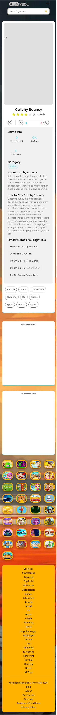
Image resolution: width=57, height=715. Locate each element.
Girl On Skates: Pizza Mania (24, 260)
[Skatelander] (21, 510)
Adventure (38, 289)
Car (28, 643)
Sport (10, 304)
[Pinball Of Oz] (49, 510)
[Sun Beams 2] (7, 510)
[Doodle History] (35, 544)
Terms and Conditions (28, 703)
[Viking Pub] (49, 464)
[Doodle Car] (7, 521)
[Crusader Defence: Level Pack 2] (35, 475)
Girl (24, 296)
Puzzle (34, 296)
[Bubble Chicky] (35, 498)
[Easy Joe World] (21, 464)
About (28, 690)
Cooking (28, 664)
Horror (21, 304)
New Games (28, 572)
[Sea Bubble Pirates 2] (7, 555)
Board (33, 304)
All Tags (28, 672)
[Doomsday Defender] (35, 510)
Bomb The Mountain (21, 253)
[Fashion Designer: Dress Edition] (49, 475)
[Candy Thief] (7, 464)
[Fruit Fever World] (7, 475)
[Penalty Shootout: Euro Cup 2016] (7, 487)
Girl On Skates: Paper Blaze (24, 275)
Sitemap (28, 699)
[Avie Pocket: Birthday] (21, 521)
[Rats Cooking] (35, 521)
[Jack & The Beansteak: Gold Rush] (35, 532)
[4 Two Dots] (49, 532)
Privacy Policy (28, 707)
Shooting (12, 296)
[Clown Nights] (21, 475)
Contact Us (28, 695)
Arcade (11, 289)
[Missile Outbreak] (7, 532)
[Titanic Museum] (7, 498)
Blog (28, 686)
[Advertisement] (28, 354)
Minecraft (28, 655)
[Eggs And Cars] (49, 498)
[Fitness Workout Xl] (49, 487)
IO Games (28, 651)
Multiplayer (28, 635)
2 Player (28, 639)
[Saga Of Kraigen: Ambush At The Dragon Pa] (21, 544)
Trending (28, 577)
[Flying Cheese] (21, 498)
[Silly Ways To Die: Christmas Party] (49, 544)
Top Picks (28, 581)
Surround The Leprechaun (24, 246)
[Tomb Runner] (49, 521)
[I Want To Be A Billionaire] (7, 544)
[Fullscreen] (9, 122)
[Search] (46, 11)
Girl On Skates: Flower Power (25, 267)
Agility (13, 166)
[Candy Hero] (35, 464)
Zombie (28, 659)
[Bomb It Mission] (35, 487)
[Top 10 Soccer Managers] (21, 532)
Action (23, 289)
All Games (28, 585)
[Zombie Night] (21, 487)
